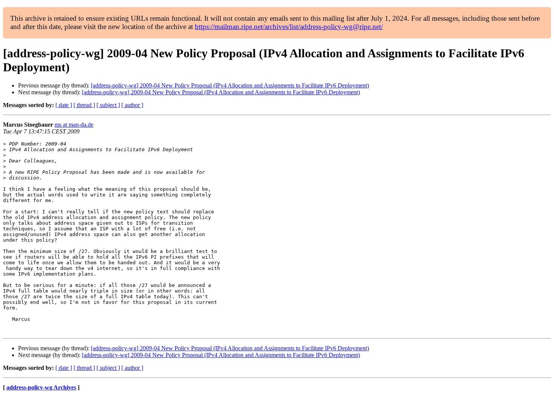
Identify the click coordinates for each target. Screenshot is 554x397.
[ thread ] (84, 105)
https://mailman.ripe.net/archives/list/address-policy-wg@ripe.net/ (289, 27)
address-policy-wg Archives (41, 387)
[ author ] (132, 105)
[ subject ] (108, 105)
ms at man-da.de (74, 124)
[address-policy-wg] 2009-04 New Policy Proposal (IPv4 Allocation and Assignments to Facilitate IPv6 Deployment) (230, 85)
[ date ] (63, 105)
